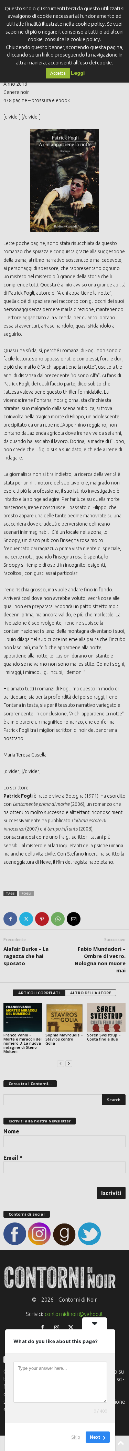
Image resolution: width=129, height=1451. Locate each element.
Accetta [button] (58, 73)
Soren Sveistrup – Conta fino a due (104, 1037)
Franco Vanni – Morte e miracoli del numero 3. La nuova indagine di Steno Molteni (22, 1043)
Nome (11, 1131)
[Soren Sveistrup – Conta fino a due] (106, 1017)
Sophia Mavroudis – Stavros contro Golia (64, 1039)
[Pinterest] (42, 919)
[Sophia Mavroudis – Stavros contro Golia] (64, 1017)
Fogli (26, 893)
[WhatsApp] (58, 919)
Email (12, 1158)
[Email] (73, 919)
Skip (75, 1437)
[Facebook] (10, 919)
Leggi (78, 73)
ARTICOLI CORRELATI (39, 992)
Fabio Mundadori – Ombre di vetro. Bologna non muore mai (100, 959)
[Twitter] (26, 919)
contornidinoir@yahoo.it (74, 1314)
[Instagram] (58, 1328)
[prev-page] (60, 1063)
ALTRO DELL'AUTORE (90, 992)
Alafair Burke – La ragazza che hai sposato (26, 956)
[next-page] (68, 1063)
